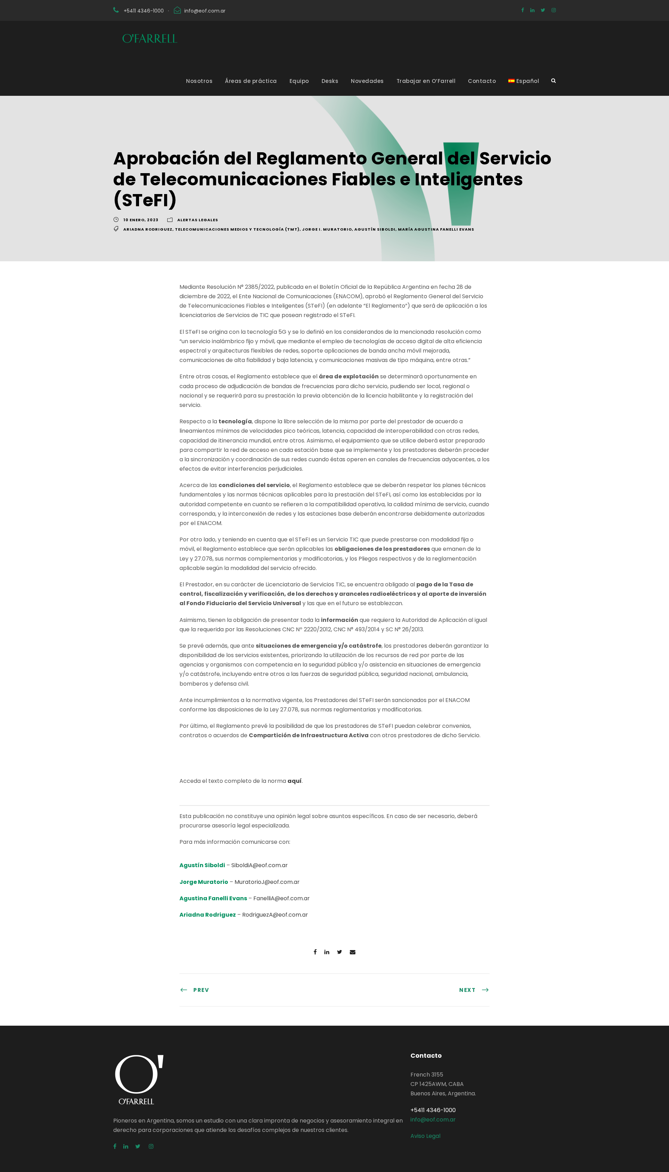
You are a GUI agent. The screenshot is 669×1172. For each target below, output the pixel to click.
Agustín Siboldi (374, 229)
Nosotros (199, 81)
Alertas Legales (197, 220)
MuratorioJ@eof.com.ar (267, 882)
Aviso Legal (425, 1136)
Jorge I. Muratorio (327, 229)
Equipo (299, 81)
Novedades (367, 81)
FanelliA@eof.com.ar (281, 898)
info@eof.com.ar (204, 10)
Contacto (482, 81)
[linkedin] (532, 10)
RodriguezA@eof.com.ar (275, 915)
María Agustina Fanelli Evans (436, 229)
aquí (294, 781)
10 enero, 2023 (141, 220)
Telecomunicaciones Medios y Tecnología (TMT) (237, 229)
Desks (330, 81)
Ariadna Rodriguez (147, 229)
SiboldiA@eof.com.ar (259, 865)
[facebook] (522, 10)
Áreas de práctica (251, 81)
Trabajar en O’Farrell (426, 81)
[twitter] (543, 10)
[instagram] (554, 10)
